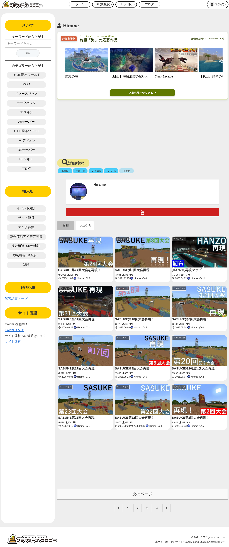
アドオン (29, 140)
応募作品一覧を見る (141, 92)
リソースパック (26, 93)
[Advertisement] (142, 128)
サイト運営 (26, 218)
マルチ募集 (26, 227)
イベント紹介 (26, 208)
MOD (26, 84)
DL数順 (126, 171)
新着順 (65, 171)
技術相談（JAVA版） (26, 246)
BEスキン (26, 159)
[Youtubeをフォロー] (142, 212)
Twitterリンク (14, 330)
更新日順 (80, 171)
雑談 (26, 264)
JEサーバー (26, 121)
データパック (26, 103)
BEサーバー (26, 150)
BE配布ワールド (29, 131)
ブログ (26, 168)
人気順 (97, 171)
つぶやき (85, 225)
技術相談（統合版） (26, 255)
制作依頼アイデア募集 (26, 236)
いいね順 (111, 171)
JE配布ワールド (28, 75)
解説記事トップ (16, 299)
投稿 (66, 225)
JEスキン (26, 112)
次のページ (142, 494)
